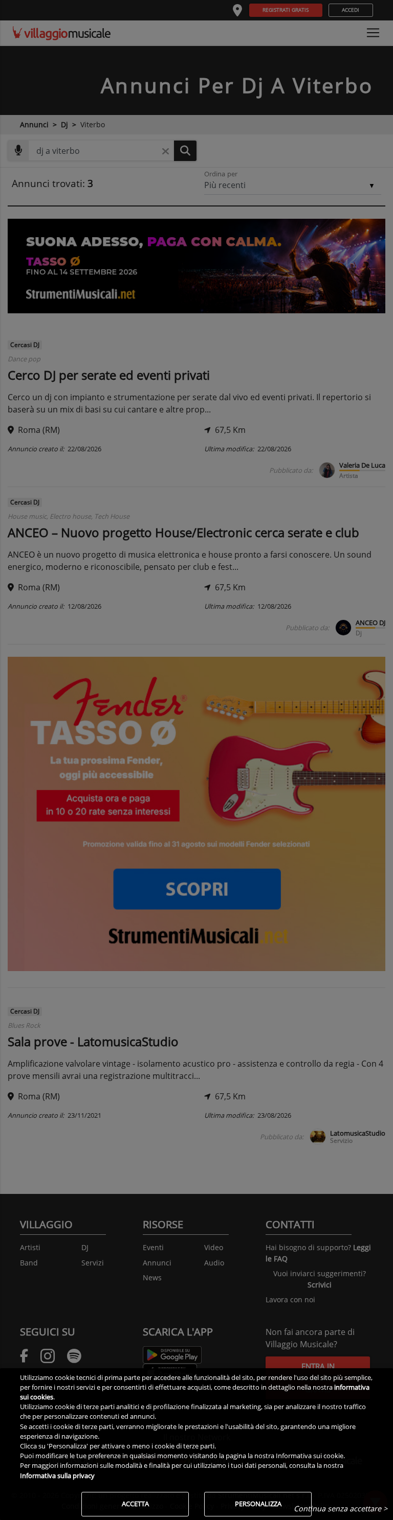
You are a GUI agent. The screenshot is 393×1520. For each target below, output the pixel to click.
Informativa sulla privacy (57, 1475)
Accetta (135, 1503)
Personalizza (258, 1503)
